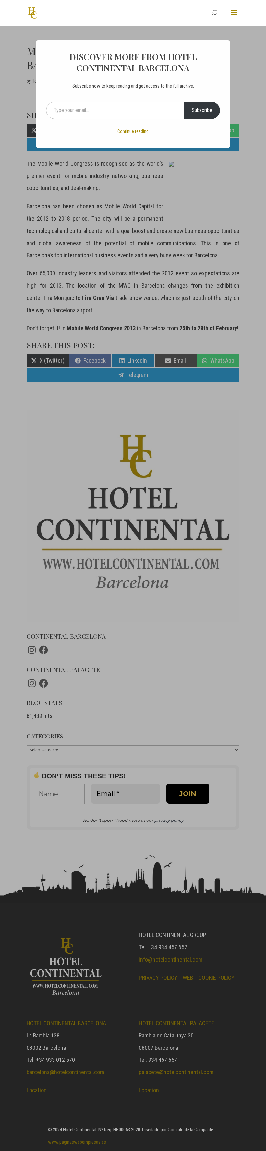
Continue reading (133, 131)
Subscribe (202, 110)
